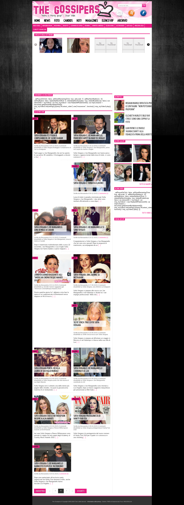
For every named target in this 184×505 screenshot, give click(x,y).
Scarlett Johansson (39, 29)
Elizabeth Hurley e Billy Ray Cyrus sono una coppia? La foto (138, 119)
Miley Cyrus (36, 26)
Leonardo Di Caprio (77, 26)
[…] (39, 157)
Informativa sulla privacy (94, 501)
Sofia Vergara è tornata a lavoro (88, 183)
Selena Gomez (110, 26)
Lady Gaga (129, 26)
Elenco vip (107, 20)
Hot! (79, 20)
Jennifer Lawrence (98, 26)
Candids (68, 20)
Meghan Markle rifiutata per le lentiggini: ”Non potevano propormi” (139, 106)
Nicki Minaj (57, 26)
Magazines (91, 20)
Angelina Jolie (139, 26)
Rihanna (87, 26)
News (47, 20)
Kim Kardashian (47, 26)
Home (37, 20)
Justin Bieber (120, 26)
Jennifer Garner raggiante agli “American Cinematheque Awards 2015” (48, 278)
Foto (57, 20)
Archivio (122, 20)
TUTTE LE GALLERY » (145, 184)
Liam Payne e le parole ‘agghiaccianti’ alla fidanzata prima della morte (139, 131)
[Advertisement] (92, 74)
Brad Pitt (66, 26)
